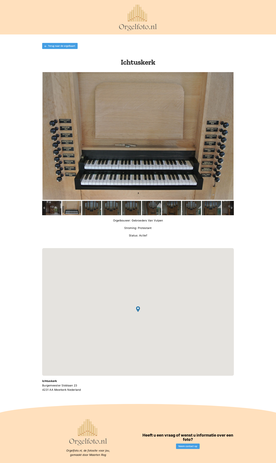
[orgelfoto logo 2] (138, 5)
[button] (138, 309)
